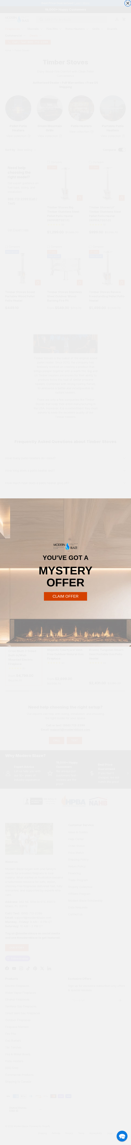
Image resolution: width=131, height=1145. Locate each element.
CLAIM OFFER (65, 596)
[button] (122, 1136)
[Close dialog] (128, 3)
